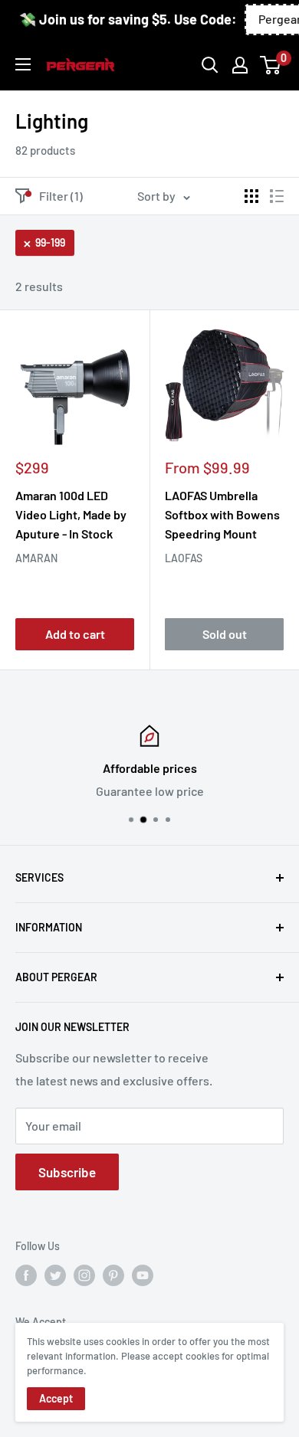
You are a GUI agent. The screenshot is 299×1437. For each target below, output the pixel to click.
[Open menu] (23, 64)
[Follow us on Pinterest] (113, 1275)
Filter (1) (61, 195)
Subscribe (67, 1172)
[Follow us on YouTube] (142, 1275)
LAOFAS (183, 558)
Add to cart (75, 634)
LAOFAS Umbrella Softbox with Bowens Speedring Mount (222, 514)
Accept (56, 1398)
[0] (271, 65)
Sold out (224, 634)
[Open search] (210, 65)
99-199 (50, 242)
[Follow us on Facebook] (26, 1275)
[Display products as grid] (251, 196)
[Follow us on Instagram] (84, 1275)
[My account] (240, 65)
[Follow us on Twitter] (55, 1275)
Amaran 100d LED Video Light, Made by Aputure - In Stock (71, 514)
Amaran (36, 558)
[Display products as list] (277, 196)
